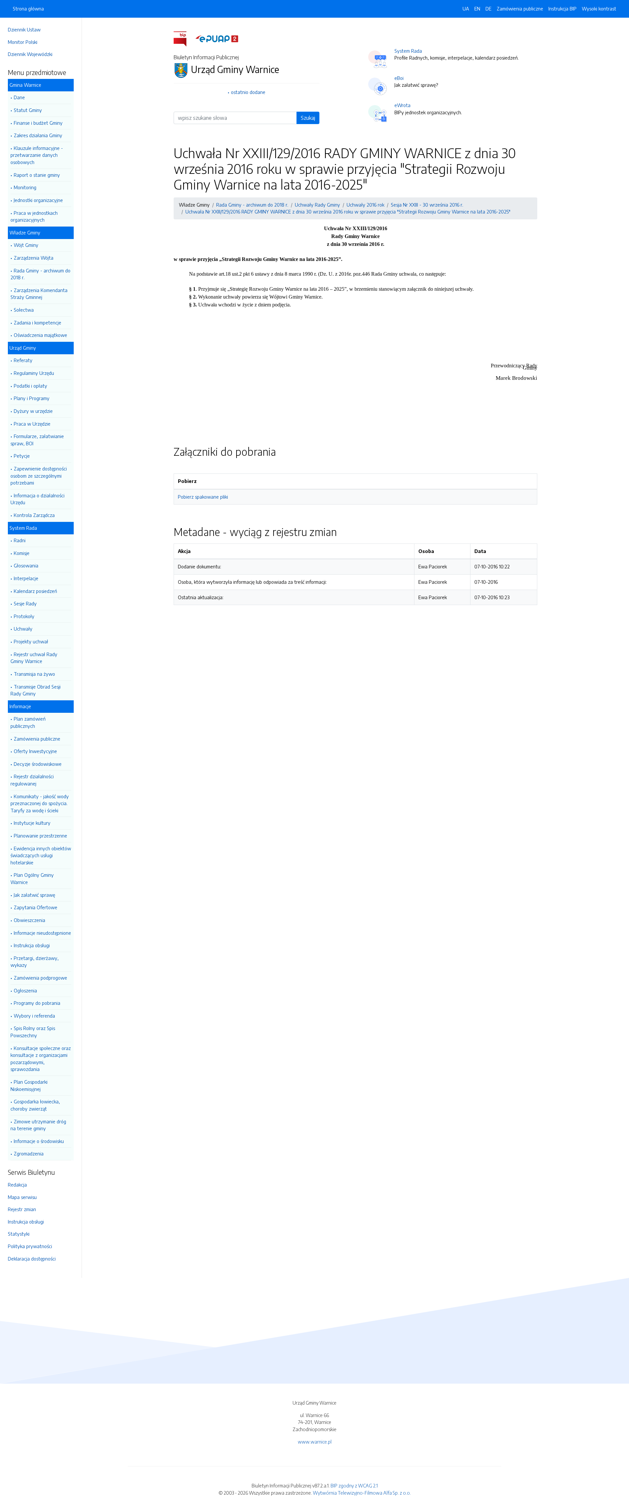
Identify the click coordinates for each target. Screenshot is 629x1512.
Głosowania (26, 565)
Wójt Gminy (26, 245)
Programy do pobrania (37, 1003)
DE (488, 8)
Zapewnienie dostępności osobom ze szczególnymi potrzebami (38, 476)
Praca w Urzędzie (32, 424)
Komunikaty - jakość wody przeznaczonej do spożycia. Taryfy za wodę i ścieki (39, 803)
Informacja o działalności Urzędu (37, 499)
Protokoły (24, 616)
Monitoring (25, 187)
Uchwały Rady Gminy (317, 205)
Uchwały (23, 629)
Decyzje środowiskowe (38, 764)
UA (466, 8)
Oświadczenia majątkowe (40, 335)
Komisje (21, 553)
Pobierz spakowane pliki (203, 497)
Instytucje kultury (32, 823)
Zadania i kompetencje (37, 322)
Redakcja (17, 1185)
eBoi (399, 78)
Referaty (23, 360)
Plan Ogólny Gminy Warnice (32, 878)
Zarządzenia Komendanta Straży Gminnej (38, 293)
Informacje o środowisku (39, 1141)
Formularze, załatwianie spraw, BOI (37, 439)
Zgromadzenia (29, 1153)
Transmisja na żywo (34, 674)
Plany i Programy (31, 398)
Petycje (22, 456)
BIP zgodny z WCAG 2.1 (354, 1485)
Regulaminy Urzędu (34, 373)
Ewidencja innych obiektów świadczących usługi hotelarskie (40, 855)
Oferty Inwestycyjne (35, 751)
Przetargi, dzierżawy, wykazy (34, 961)
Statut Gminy (28, 110)
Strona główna (28, 8)
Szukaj (308, 118)
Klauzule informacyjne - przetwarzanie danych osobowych (36, 155)
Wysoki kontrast (599, 8)
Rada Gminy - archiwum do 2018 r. (40, 274)
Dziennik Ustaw (24, 29)
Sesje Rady (25, 603)
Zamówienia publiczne (37, 739)
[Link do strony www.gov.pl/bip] (184, 38)
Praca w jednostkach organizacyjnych (34, 216)
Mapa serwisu (22, 1197)
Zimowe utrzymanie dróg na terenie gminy (38, 1125)
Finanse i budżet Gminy (38, 123)
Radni (20, 540)
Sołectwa (24, 310)
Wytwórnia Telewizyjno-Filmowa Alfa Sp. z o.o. (362, 1493)
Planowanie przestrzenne (40, 836)
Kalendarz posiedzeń (35, 591)
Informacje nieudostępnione (42, 933)
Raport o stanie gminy (37, 175)
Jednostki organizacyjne (38, 200)
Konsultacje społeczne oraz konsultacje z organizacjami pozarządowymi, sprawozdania (40, 1058)
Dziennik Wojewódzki (30, 54)
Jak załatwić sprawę (34, 895)
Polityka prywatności (30, 1246)
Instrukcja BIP (562, 8)
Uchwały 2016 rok (365, 205)
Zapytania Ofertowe (35, 907)
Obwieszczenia (29, 920)
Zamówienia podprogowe (40, 978)
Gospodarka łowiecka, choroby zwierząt (35, 1105)
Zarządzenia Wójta (33, 258)
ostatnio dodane (248, 92)
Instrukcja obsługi (32, 945)
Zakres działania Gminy (38, 135)
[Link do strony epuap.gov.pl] (217, 38)
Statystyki (18, 1234)
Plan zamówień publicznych (28, 722)
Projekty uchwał (31, 641)
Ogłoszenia (25, 990)
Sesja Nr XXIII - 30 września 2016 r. (427, 205)
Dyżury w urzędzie (33, 411)
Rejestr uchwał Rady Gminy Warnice (33, 657)
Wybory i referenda (34, 1016)
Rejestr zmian (22, 1209)
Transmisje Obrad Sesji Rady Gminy (35, 690)
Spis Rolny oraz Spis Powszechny (32, 1031)
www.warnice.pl (315, 1442)
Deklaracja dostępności (32, 1259)
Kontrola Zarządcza (34, 515)
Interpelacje (26, 578)
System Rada (408, 51)
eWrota (402, 105)
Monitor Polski (22, 42)
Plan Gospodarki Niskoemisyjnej (29, 1085)
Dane (19, 97)
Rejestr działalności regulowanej (32, 779)
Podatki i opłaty (30, 386)
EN (477, 8)
